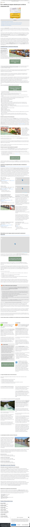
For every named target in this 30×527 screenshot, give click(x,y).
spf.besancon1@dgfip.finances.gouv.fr (6, 200)
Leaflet (22, 184)
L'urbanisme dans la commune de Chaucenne (7, 21)
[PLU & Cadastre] (3, 2)
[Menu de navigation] (28, 2)
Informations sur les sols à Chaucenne (6, 25)
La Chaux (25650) (3, 514)
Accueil (9, 523)
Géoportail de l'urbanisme (21, 123)
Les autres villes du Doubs (4, 516)
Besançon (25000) (3, 503)
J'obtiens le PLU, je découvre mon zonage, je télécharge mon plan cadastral (15, 13)
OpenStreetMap (25, 184)
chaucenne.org (12, 180)
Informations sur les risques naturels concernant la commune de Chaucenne (11, 24)
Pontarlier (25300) (3, 507)
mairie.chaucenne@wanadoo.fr (5, 180)
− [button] (16, 179)
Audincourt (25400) (3, 509)
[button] (28, 517)
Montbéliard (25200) (3, 505)
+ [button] (16, 178)
